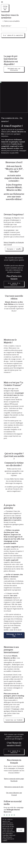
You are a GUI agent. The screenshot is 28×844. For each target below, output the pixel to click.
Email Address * (6, 26)
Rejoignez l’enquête (14, 249)
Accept (20, 830)
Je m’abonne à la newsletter (13, 35)
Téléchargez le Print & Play (14, 635)
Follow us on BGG (5, 8)
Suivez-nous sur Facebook (14, 720)
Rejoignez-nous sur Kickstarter (14, 69)
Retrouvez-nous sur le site (14, 787)
